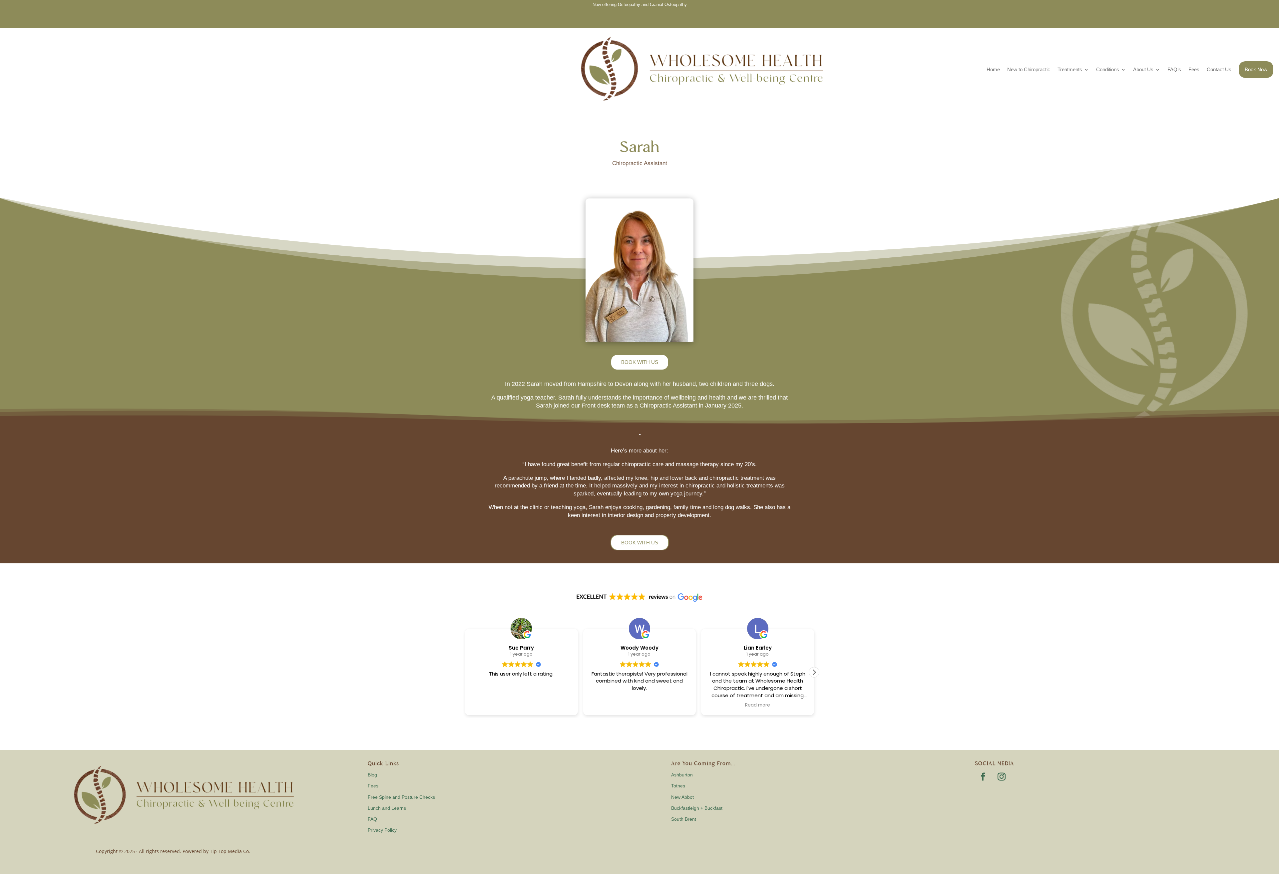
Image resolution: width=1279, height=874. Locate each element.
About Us (1143, 69)
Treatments (1070, 69)
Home (993, 69)
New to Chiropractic (1028, 69)
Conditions (1107, 69)
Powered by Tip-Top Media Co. (216, 851)
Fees (1193, 69)
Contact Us (1219, 69)
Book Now (1256, 69)
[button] (814, 672)
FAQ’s (1174, 69)
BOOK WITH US (639, 362)
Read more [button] (645, 705)
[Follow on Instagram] (1002, 777)
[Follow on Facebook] (983, 777)
